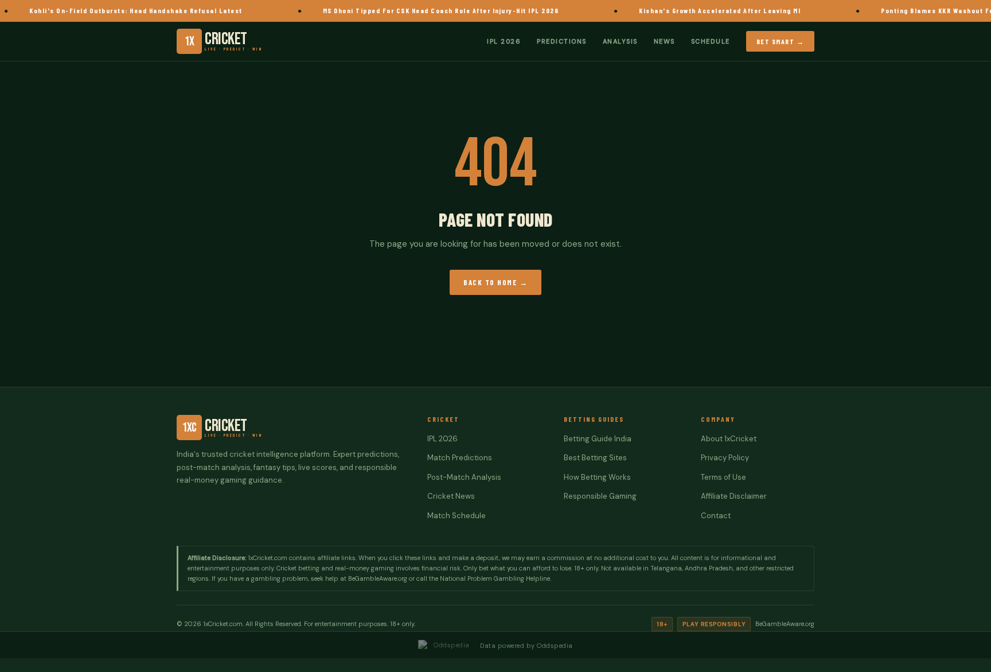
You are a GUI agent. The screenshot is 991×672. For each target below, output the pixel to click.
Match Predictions (459, 458)
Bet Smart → (780, 41)
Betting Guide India (597, 439)
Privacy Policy (725, 458)
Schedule (710, 41)
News (664, 41)
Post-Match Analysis (464, 477)
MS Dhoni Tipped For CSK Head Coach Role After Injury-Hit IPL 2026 (428, 10)
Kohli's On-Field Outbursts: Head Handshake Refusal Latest (124, 10)
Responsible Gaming (600, 496)
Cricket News (451, 496)
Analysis (620, 41)
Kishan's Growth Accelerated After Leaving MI (708, 10)
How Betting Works (597, 477)
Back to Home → (495, 282)
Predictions (562, 41)
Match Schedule (456, 515)
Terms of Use (723, 477)
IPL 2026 (504, 41)
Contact (716, 515)
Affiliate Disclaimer (734, 496)
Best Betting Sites (595, 458)
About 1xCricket (728, 439)
